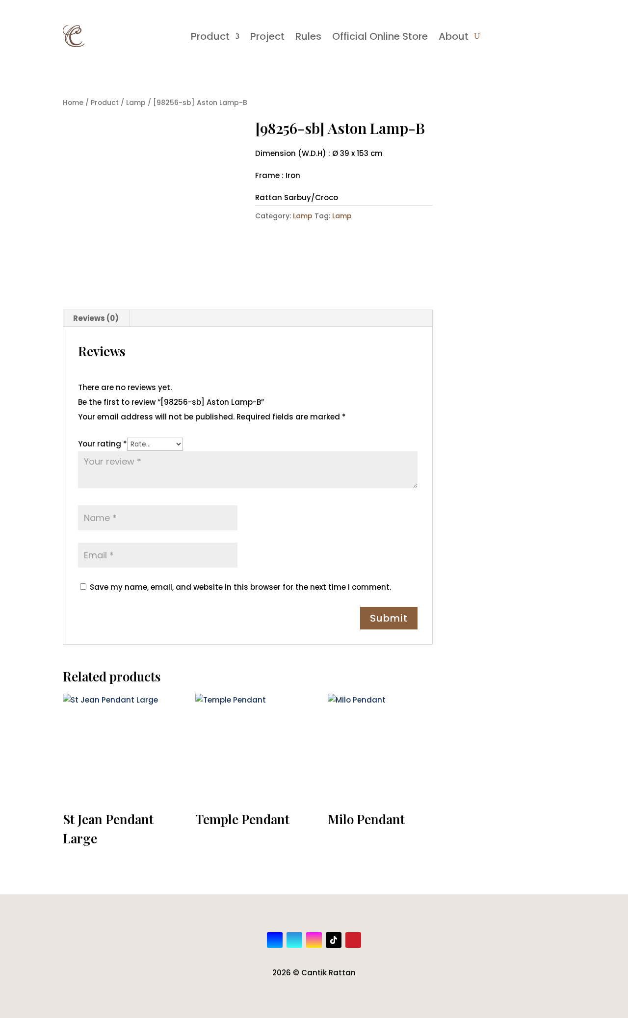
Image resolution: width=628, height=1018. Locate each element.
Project (267, 36)
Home (73, 102)
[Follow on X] (294, 940)
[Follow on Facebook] (275, 940)
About (454, 36)
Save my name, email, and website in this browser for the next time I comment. (240, 587)
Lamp (136, 102)
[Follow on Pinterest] (353, 940)
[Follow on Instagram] (314, 940)
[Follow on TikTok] (333, 940)
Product (210, 36)
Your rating (102, 444)
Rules (308, 36)
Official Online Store (380, 36)
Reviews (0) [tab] (96, 318)
